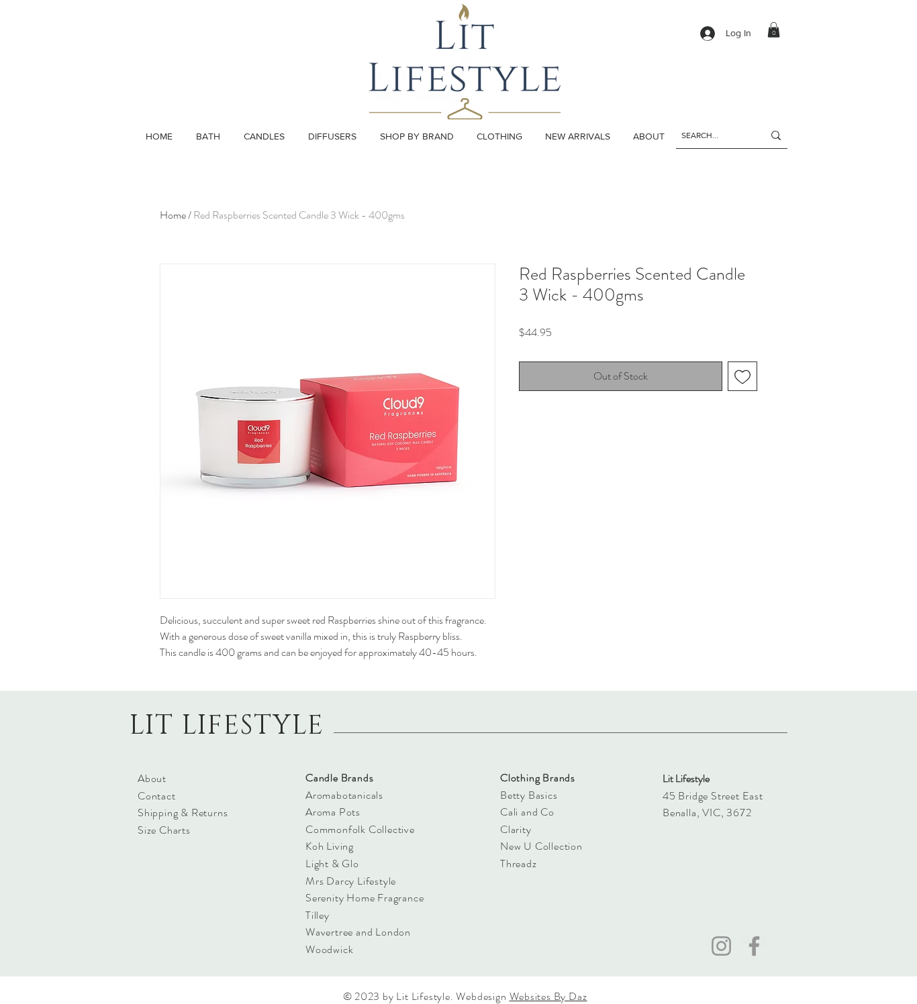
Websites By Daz (548, 996)
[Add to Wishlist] (742, 376)
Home (173, 215)
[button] (264, 136)
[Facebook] (754, 946)
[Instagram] (721, 946)
